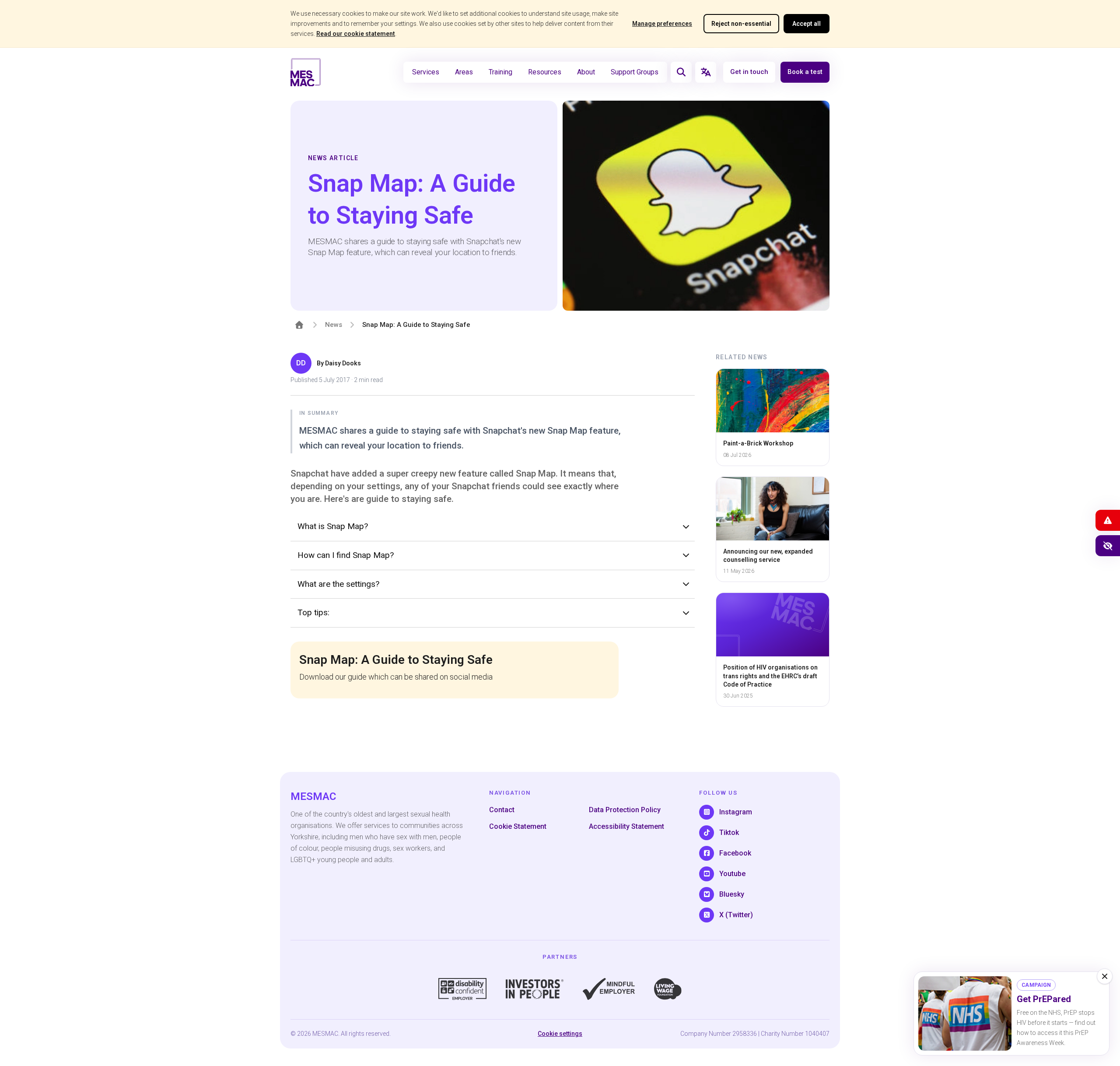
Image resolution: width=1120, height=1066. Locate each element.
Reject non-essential (741, 23)
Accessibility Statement (626, 826)
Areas (464, 72)
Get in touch (749, 72)
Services (425, 72)
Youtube (732, 874)
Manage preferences (662, 23)
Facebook (735, 853)
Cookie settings (560, 1033)
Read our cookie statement (355, 33)
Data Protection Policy (625, 810)
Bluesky (731, 894)
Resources (544, 72)
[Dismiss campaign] (1105, 976)
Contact (501, 810)
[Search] (681, 72)
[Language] (705, 72)
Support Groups (634, 72)
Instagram (735, 812)
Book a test (805, 72)
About (586, 72)
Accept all (806, 23)
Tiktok (729, 832)
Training (500, 72)
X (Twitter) (736, 915)
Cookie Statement (517, 826)
